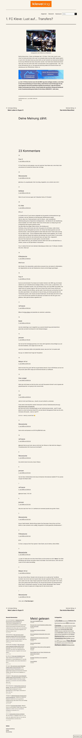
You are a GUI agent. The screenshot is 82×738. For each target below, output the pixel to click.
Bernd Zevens (57, 623)
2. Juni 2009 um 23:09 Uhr (24, 489)
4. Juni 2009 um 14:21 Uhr (24, 178)
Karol (20, 321)
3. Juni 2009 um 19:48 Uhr (24, 258)
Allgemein (44, 14)
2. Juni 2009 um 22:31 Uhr (24, 504)
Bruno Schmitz (63, 623)
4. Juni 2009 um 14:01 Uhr (24, 193)
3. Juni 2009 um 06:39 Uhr (24, 397)
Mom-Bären (27, 312)
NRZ (67, 634)
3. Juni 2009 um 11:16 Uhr (24, 339)
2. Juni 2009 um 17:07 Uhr (24, 597)
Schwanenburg (59, 638)
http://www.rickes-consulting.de (26, 406)
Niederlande (64, 634)
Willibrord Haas (70, 642)
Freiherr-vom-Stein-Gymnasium (67, 627)
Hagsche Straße (57, 629)
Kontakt (7, 730)
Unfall (55, 642)
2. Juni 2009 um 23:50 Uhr (24, 426)
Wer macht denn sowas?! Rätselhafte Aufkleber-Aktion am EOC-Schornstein (15, 646)
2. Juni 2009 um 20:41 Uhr (24, 536)
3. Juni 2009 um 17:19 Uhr (24, 279)
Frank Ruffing (59, 627)
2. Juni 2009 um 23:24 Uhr (24, 458)
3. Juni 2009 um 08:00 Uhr (24, 380)
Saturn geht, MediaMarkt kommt (18, 656)
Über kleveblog (9, 731)
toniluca (21, 191)
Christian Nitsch (72, 623)
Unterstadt (59, 642)
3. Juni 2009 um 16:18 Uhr (24, 323)
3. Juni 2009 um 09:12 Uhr (24, 363)
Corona (58, 625)
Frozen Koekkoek (33, 661)
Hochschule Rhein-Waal (66, 629)
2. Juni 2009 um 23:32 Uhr (24, 441)
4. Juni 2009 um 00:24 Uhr (24, 208)
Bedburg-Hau (72, 620)
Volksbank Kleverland (64, 642)
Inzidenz (56, 630)
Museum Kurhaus (58, 634)
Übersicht (51, 14)
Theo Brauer (71, 641)
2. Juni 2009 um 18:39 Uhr (24, 573)
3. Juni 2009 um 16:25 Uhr (24, 308)
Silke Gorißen (67, 638)
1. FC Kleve (58, 620)
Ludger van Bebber (71, 632)
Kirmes (56, 632)
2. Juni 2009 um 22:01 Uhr (24, 519)
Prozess (69, 634)
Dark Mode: (76, 736)
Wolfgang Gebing (61, 645)
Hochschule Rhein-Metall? (16, 705)
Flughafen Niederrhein (68, 625)
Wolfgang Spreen (70, 645)
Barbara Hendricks (65, 620)
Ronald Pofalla (71, 636)
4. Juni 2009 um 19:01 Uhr (24, 161)
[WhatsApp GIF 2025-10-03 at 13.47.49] (41, 74)
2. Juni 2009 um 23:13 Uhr (24, 472)
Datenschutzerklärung (10, 728)
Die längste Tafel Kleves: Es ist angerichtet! (38, 657)
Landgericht (65, 632)
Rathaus (72, 634)
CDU (67, 623)
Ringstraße (67, 636)
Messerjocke (22, 552)
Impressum (58, 14)
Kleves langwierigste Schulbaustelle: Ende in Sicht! (40, 634)
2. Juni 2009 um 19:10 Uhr (24, 554)
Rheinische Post (59, 636)
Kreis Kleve (60, 632)
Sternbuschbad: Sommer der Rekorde (37, 630)
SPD (58, 641)
